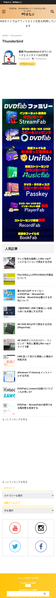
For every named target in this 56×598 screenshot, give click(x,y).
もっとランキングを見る (14, 419)
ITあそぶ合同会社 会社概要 (28, 578)
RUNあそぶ (17, 2)
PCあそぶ (7, 2)
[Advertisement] (28, 450)
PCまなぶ (28, 14)
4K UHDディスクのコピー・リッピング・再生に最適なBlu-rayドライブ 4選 (34, 343)
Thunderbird (40, 59)
